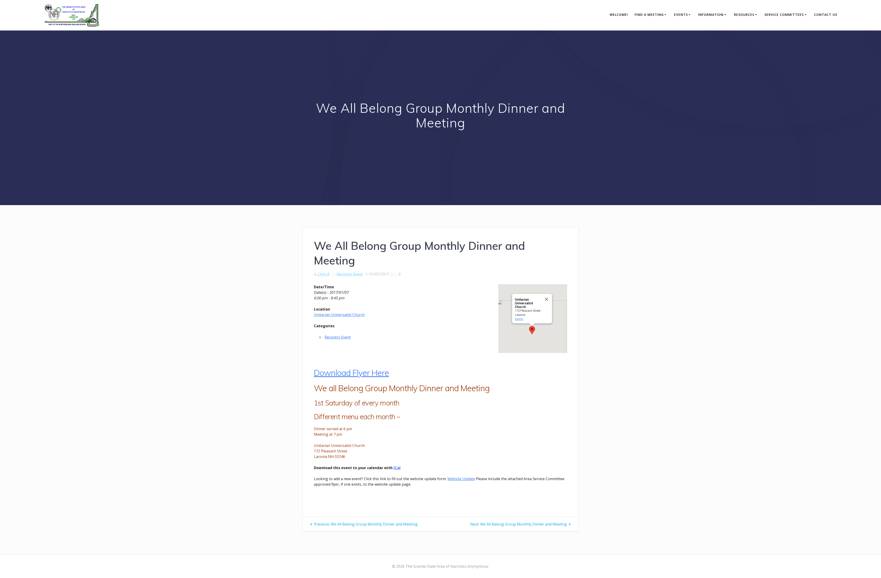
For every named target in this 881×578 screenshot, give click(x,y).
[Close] (546, 299)
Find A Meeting (649, 14)
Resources (744, 14)
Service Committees (784, 14)
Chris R (323, 274)
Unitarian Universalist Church (339, 314)
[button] (532, 330)
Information (711, 14)
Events (681, 14)
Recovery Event (350, 274)
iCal (397, 467)
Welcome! (619, 14)
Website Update (461, 478)
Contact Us (825, 14)
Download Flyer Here (351, 373)
